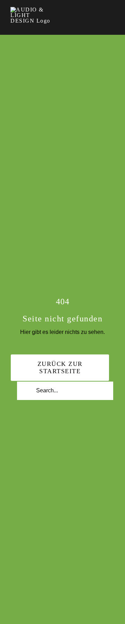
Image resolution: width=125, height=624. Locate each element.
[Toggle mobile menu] (112, 11)
